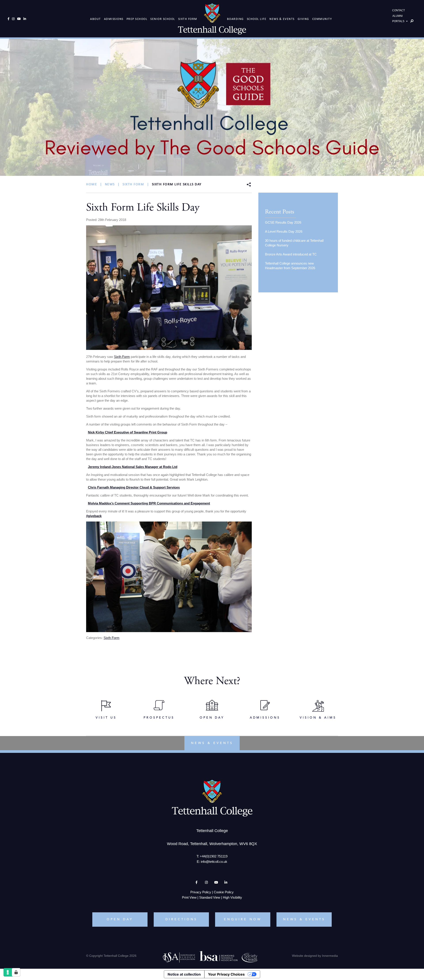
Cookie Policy (224, 892)
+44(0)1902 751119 (213, 856)
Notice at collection (184, 974)
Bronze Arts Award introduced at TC (291, 254)
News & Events (282, 19)
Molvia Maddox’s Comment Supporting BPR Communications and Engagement (149, 503)
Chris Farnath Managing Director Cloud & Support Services (134, 487)
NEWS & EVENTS (304, 919)
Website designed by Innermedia (315, 955)
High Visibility (232, 897)
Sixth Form (187, 19)
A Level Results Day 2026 (283, 231)
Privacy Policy (200, 892)
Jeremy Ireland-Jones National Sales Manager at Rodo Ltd (132, 467)
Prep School (137, 19)
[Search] (412, 21)
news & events (212, 742)
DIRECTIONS (181, 919)
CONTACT (398, 10)
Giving (303, 19)
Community (322, 19)
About (95, 19)
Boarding (235, 19)
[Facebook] (8, 19)
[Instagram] (13, 19)
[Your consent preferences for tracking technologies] (16, 972)
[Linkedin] (24, 19)
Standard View (209, 897)
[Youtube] (19, 19)
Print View (189, 897)
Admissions (113, 19)
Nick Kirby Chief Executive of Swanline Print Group (127, 432)
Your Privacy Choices (226, 974)
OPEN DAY (120, 919)
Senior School (162, 19)
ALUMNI (397, 15)
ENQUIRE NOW (242, 919)
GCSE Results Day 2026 (283, 222)
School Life (257, 19)
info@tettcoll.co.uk (214, 861)
